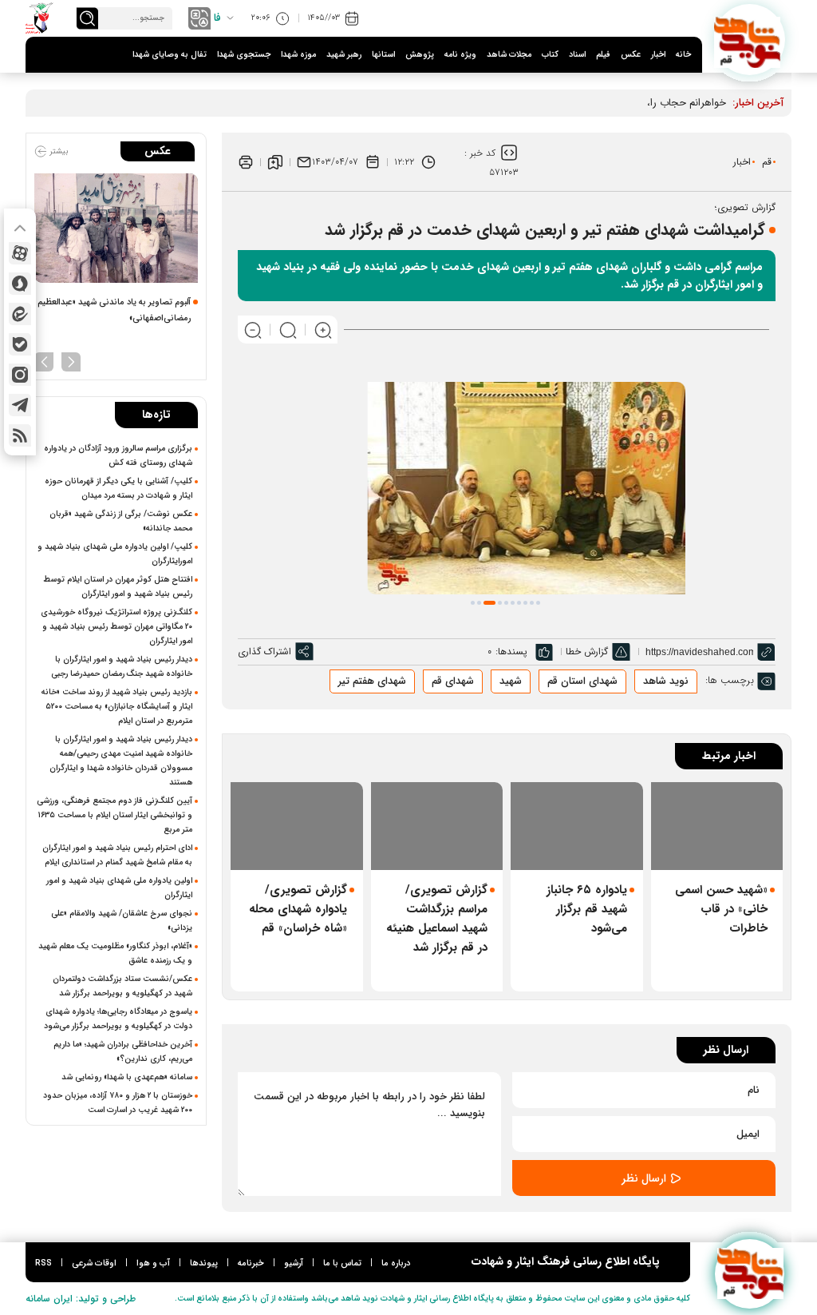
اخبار (658, 55)
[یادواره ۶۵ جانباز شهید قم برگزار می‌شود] (577, 826)
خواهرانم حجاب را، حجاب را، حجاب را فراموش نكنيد (615, 102)
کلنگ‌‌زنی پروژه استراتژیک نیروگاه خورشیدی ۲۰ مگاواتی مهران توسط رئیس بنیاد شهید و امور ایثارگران (116, 626)
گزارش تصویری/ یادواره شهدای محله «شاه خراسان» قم (298, 909)
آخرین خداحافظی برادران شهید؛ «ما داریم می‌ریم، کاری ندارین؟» (122, 1051)
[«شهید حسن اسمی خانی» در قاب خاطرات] (717, 826)
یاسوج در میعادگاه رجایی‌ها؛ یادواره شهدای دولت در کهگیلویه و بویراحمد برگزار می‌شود (118, 1018)
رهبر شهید (343, 55)
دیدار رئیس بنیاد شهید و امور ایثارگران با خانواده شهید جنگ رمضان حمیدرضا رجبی (120, 666)
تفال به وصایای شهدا (169, 55)
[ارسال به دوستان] (304, 162)
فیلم (603, 55)
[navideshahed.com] (749, 39)
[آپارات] (20, 253)
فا (217, 18)
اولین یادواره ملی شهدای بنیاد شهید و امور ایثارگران (119, 887)
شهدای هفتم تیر (372, 681)
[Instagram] (20, 375)
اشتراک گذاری (264, 651)
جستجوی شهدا (243, 55)
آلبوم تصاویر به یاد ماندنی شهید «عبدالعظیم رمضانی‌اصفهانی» (114, 310)
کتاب (550, 55)
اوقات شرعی (94, 1263)
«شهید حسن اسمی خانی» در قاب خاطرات (721, 909)
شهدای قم (453, 681)
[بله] (20, 344)
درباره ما (395, 1263)
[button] (473, 603)
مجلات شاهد (509, 55)
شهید (510, 681)
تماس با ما (342, 1263)
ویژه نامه (460, 55)
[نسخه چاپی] (246, 162)
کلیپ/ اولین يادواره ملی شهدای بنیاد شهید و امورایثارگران (114, 553)
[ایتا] (20, 314)
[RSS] (20, 435)
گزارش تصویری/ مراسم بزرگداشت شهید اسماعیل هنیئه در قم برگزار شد (436, 918)
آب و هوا (153, 1263)
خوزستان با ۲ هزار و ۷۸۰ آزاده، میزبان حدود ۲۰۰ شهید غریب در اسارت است (117, 1102)
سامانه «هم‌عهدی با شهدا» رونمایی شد (126, 1077)
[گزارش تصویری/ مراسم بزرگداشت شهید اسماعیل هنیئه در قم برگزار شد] (437, 826)
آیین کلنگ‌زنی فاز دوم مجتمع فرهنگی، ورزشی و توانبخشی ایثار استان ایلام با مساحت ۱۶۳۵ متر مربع (114, 815)
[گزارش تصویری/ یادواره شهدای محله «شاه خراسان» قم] (297, 826)
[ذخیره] (275, 162)
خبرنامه (251, 1263)
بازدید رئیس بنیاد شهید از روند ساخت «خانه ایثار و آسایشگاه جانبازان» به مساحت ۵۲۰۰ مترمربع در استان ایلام (116, 706)
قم (767, 161)
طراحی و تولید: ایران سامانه (81, 1298)
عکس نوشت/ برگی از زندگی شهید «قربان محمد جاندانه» (120, 520)
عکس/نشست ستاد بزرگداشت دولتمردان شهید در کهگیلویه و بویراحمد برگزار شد (122, 985)
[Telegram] (20, 405)
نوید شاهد (666, 681)
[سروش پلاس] (20, 283)
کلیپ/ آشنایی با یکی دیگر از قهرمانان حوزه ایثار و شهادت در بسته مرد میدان (118, 488)
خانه (683, 55)
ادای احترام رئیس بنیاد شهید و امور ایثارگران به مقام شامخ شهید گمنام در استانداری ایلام (117, 854)
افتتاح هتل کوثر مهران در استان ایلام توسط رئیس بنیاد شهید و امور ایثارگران (117, 586)
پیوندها (204, 1263)
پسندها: (511, 651)
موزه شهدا (298, 55)
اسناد (577, 55)
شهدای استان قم (582, 681)
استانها (383, 55)
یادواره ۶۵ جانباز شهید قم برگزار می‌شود (587, 909)
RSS (43, 1263)
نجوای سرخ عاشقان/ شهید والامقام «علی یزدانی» (121, 920)
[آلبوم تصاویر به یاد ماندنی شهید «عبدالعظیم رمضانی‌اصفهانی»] (116, 228)
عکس (631, 55)
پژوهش (419, 55)
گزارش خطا (587, 651)
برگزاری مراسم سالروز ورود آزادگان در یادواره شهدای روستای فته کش (118, 455)
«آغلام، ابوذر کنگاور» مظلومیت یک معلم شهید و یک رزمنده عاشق (115, 953)
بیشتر (57, 151)
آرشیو (293, 1263)
